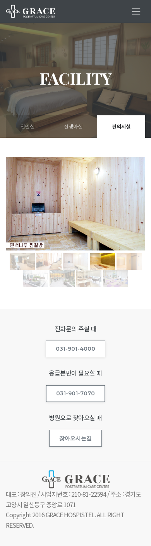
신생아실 (73, 126)
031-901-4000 (75, 348)
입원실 (27, 126)
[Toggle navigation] (136, 11)
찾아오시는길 (75, 438)
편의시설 (121, 126)
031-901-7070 (75, 393)
